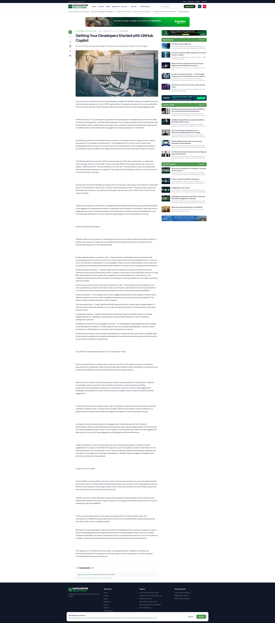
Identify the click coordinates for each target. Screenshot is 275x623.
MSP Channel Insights (182, 599)
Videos (101, 6)
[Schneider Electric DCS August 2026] (137, 22)
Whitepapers (145, 6)
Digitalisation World (181, 596)
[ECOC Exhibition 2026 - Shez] (184, 218)
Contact (204, 1)
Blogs (108, 6)
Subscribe (189, 6)
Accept (201, 617)
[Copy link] (70, 37)
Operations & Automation (141, 11)
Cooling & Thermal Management (102, 11)
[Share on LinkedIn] (70, 46)
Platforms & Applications (86, 31)
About (198, 1)
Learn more (152, 618)
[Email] (70, 41)
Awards (133, 6)
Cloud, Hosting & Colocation (78, 11)
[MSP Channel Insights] (204, 6)
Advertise (191, 1)
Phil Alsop (124, 31)
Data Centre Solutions (182, 593)
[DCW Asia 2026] (184, 33)
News (94, 6)
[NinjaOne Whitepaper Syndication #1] (184, 98)
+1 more (99, 31)
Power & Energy (183, 11)
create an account (91, 574)
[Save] (70, 32)
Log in (184, 1)
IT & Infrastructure (123, 11)
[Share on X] (70, 51)
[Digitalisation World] (199, 6)
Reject (190, 617)
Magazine (116, 6)
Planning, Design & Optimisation (164, 11)
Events (124, 6)
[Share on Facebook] (70, 56)
